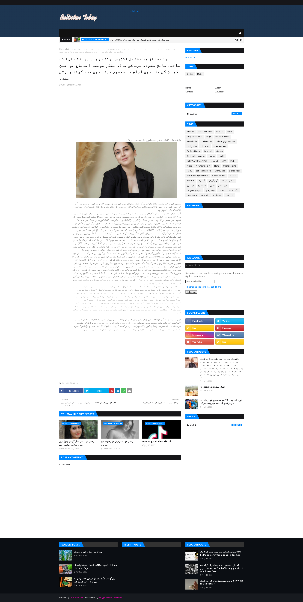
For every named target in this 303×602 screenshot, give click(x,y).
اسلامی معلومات (227, 180)
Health (222, 156)
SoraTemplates (76, 597)
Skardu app (220, 170)
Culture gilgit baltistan (225, 141)
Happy (212, 156)
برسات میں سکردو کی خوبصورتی (88, 551)
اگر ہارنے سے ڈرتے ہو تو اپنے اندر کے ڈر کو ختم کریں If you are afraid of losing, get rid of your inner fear (221, 568)
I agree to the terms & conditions (204, 286)
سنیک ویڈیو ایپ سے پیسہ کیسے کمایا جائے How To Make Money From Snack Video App (220, 553)
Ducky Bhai (192, 146)
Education (205, 146)
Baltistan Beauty (205, 131)
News (216, 166)
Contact (189, 91)
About (218, 87)
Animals (190, 131)
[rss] (199, 328)
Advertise (220, 91)
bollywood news (222, 136)
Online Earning (229, 166)
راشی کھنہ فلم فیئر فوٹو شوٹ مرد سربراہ (117, 443)
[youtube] (199, 342)
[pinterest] (229, 328)
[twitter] (229, 321)
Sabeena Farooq (203, 170)
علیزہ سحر (222, 185)
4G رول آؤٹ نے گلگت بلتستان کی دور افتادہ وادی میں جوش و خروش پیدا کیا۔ (94, 580)
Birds (229, 131)
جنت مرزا (202, 185)
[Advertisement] (120, 113)
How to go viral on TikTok (157, 441)
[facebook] (199, 321)
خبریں (212, 185)
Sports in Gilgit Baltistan (197, 175)
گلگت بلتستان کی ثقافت (228, 190)
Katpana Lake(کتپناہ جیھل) (212, 386)
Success (232, 175)
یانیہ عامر (229, 195)
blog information (194, 136)
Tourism (190, 180)
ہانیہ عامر (205, 195)
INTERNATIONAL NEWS (197, 161)
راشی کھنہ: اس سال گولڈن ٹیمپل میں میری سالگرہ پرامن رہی (77, 443)
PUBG (189, 170)
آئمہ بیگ (201, 180)
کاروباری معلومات (194, 190)
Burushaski (192, 141)
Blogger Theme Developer (110, 597)
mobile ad (134, 11)
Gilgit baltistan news (196, 156)
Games (190, 74)
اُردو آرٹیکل (213, 180)
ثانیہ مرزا (190, 185)
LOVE (224, 161)
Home (62, 49)
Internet (214, 161)
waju (63, 84)
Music (199, 74)
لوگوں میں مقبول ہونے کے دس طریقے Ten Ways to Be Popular (221, 582)
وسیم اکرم (217, 195)
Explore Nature (193, 151)
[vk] (229, 335)
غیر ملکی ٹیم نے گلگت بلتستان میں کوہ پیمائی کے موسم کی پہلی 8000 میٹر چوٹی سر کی (221, 402)
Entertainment (72, 49)
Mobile (233, 161)
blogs (208, 136)
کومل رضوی (210, 190)
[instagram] (199, 335)
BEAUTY (219, 131)
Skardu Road (235, 170)
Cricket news (206, 141)
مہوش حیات (192, 195)
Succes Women (219, 175)
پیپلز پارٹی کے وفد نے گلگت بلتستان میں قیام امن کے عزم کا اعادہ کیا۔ (139, 39)
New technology (203, 166)
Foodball (208, 151)
